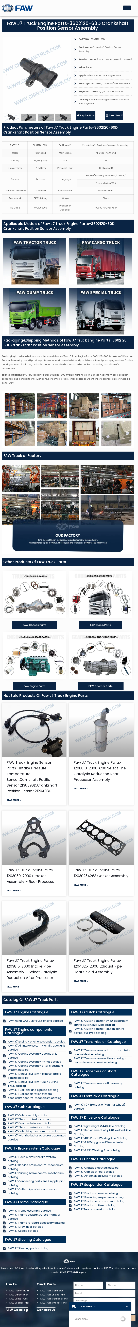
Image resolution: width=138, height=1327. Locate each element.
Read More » (14, 800)
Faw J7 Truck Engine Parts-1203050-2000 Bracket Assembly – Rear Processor (31, 876)
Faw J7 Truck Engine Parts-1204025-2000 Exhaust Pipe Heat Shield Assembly (98, 966)
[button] (6, 75)
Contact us (46, 1310)
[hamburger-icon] (127, 8)
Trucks (11, 1284)
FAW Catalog (17, 1310)
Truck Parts (46, 1284)
